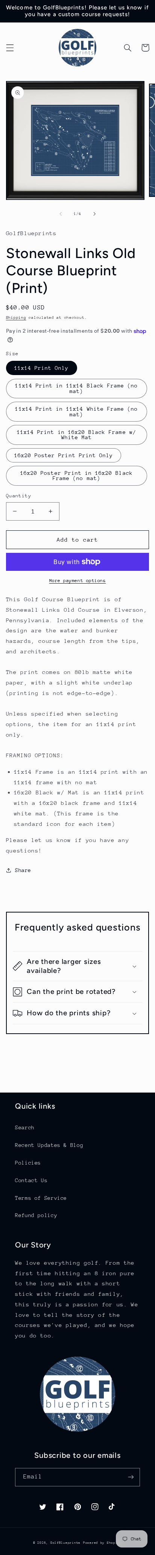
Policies (28, 1163)
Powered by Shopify (102, 1542)
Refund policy (36, 1215)
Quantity (18, 495)
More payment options (77, 580)
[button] (9, 47)
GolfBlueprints (65, 1542)
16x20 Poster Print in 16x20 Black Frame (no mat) (76, 476)
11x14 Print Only (41, 368)
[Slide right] (94, 214)
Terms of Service (41, 1198)
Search (25, 1127)
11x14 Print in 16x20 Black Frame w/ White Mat (76, 435)
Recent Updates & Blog (49, 1145)
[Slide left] (60, 214)
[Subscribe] (131, 1477)
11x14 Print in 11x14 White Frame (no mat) (76, 411)
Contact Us (31, 1180)
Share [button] (23, 870)
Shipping (16, 317)
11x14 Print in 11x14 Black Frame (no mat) (76, 388)
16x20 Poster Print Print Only (63, 455)
